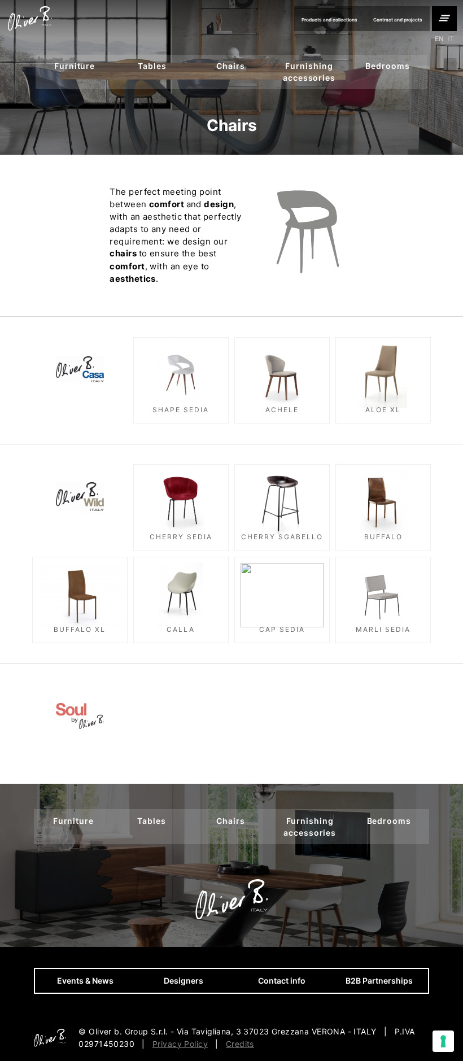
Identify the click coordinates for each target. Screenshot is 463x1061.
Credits (240, 1044)
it (451, 38)
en (439, 38)
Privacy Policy (180, 1044)
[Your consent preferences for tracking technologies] (443, 1041)
